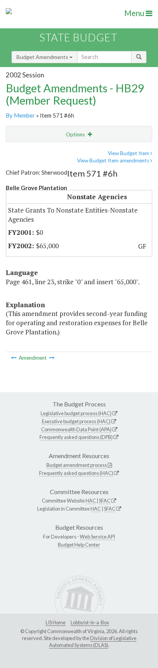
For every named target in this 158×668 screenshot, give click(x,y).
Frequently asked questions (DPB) (76, 437)
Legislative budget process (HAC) (76, 413)
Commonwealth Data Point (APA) (76, 429)
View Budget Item (129, 153)
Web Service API (97, 537)
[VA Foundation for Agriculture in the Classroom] (51, 358)
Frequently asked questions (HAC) (76, 473)
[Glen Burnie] (14, 358)
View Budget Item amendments (113, 160)
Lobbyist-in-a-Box (90, 622)
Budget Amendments (42, 57)
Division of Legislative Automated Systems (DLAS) (93, 641)
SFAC (104, 501)
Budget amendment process (76, 465)
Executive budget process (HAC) (76, 421)
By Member (20, 115)
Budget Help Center (79, 545)
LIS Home (56, 622)
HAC (91, 501)
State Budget (78, 37)
